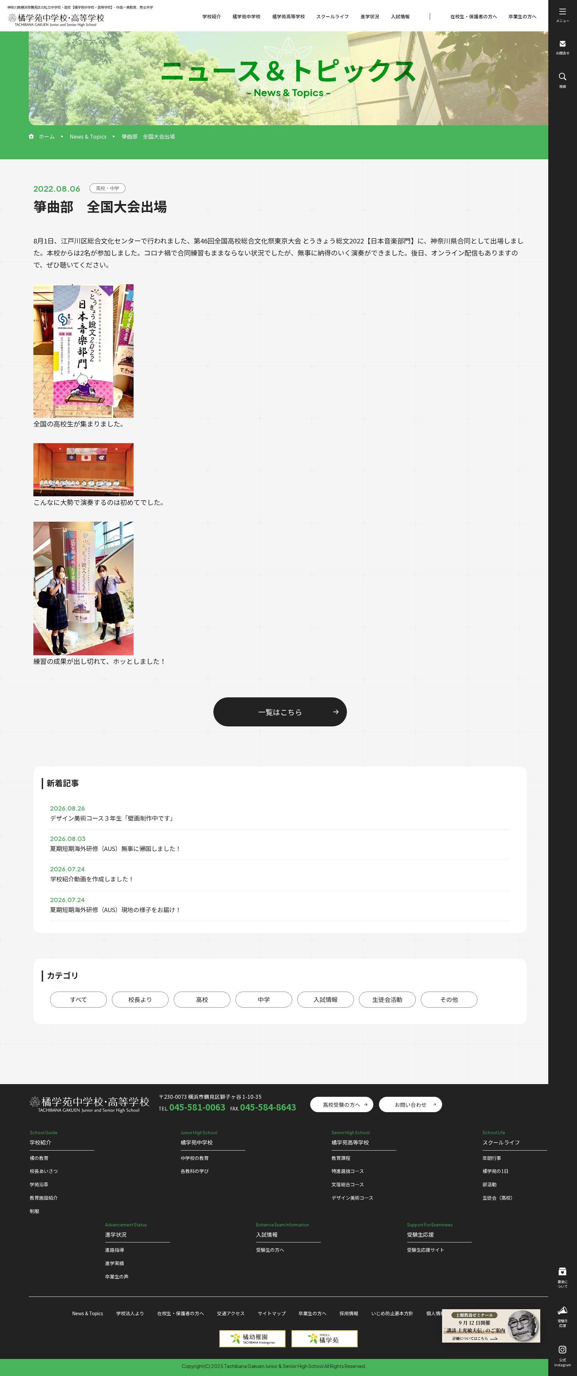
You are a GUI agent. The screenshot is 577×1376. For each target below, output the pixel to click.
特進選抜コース (348, 1171)
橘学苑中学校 (246, 16)
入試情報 (400, 16)
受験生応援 (563, 1323)
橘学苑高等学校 (288, 16)
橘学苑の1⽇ (496, 1171)
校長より (140, 999)
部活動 (490, 1184)
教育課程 (341, 1158)
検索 (562, 86)
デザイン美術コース (352, 1197)
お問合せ (562, 52)
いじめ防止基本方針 (392, 1313)
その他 (449, 999)
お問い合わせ (411, 1104)
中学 (264, 999)
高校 (202, 999)
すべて (78, 999)
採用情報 (349, 1313)
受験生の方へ (270, 1249)
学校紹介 (211, 16)
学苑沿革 (39, 1184)
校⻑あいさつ (44, 1171)
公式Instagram (562, 1362)
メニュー (562, 20)
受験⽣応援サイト (425, 1249)
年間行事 (492, 1158)
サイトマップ (272, 1313)
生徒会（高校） (499, 1197)
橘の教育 (39, 1158)
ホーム (47, 136)
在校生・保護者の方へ (473, 16)
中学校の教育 (195, 1158)
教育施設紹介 (44, 1197)
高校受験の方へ (341, 1104)
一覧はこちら (280, 711)
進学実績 (114, 1263)
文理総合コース (348, 1184)
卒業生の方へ (523, 16)
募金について (563, 1284)
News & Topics (88, 136)
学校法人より (130, 1313)
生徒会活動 (387, 999)
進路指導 (114, 1249)
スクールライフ (332, 16)
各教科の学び (195, 1171)
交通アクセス (231, 1313)
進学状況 (370, 16)
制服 (34, 1211)
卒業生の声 (117, 1276)
